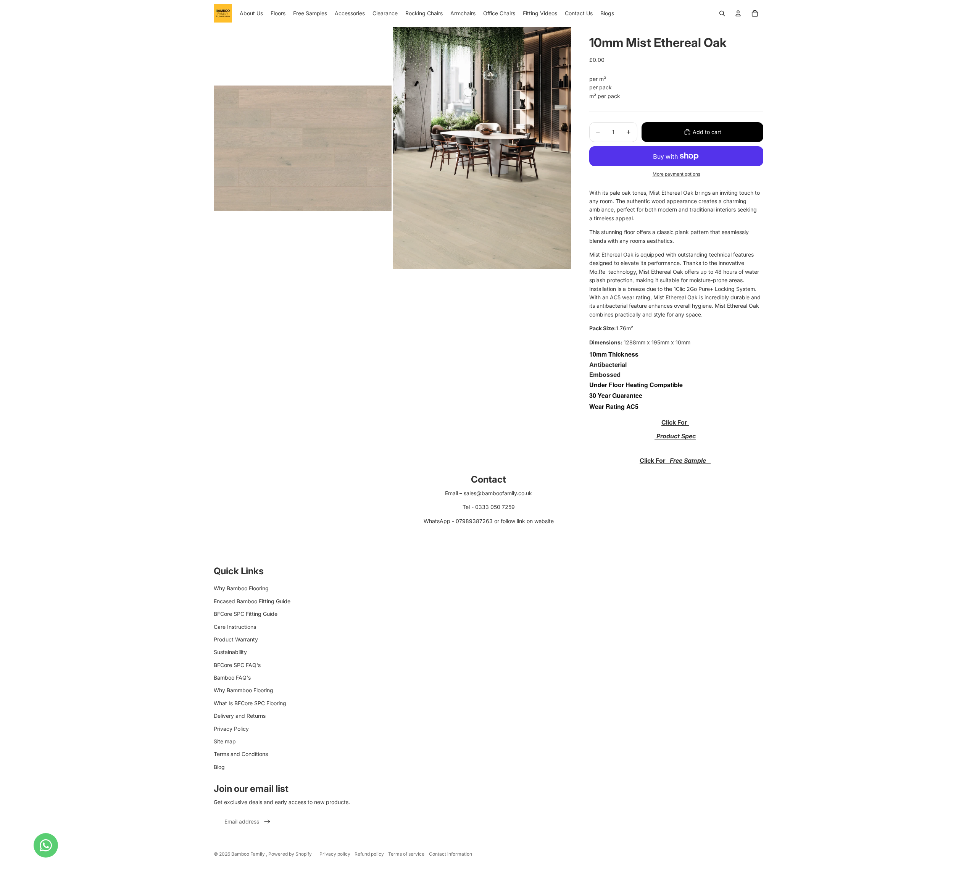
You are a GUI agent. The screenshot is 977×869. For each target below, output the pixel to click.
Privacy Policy (231, 728)
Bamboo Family (248, 854)
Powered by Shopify (290, 854)
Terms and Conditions (241, 754)
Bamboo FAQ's (232, 677)
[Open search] (722, 13)
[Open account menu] (738, 13)
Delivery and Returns (240, 715)
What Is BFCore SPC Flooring (250, 703)
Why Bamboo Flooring (241, 588)
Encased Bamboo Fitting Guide (252, 601)
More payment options (676, 174)
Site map (225, 741)
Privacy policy (334, 854)
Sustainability (230, 652)
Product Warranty (236, 639)
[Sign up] (267, 821)
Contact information (450, 854)
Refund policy (369, 854)
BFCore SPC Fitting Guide (245, 614)
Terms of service (406, 854)
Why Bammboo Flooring (243, 690)
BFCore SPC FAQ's (237, 665)
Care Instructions (235, 626)
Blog (219, 767)
